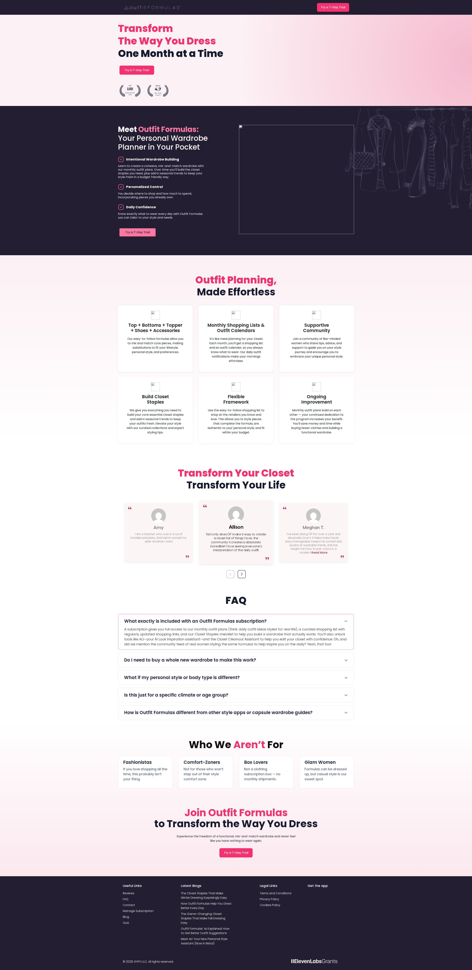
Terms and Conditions (275, 893)
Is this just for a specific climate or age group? (176, 695)
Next (241, 570)
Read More (319, 552)
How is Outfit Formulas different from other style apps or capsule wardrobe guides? (218, 712)
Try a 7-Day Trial (333, 7)
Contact (129, 905)
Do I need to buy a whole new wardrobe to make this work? (190, 660)
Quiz (126, 923)
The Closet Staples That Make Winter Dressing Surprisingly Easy (204, 895)
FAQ (125, 899)
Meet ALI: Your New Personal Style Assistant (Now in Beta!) (204, 941)
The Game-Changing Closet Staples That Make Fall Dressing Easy (203, 918)
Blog (126, 917)
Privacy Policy (269, 899)
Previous (231, 570)
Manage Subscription (138, 911)
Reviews (128, 893)
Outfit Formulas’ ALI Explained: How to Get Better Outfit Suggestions (205, 931)
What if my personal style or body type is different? (182, 677)
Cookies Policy (270, 905)
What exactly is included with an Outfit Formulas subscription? (195, 621)
